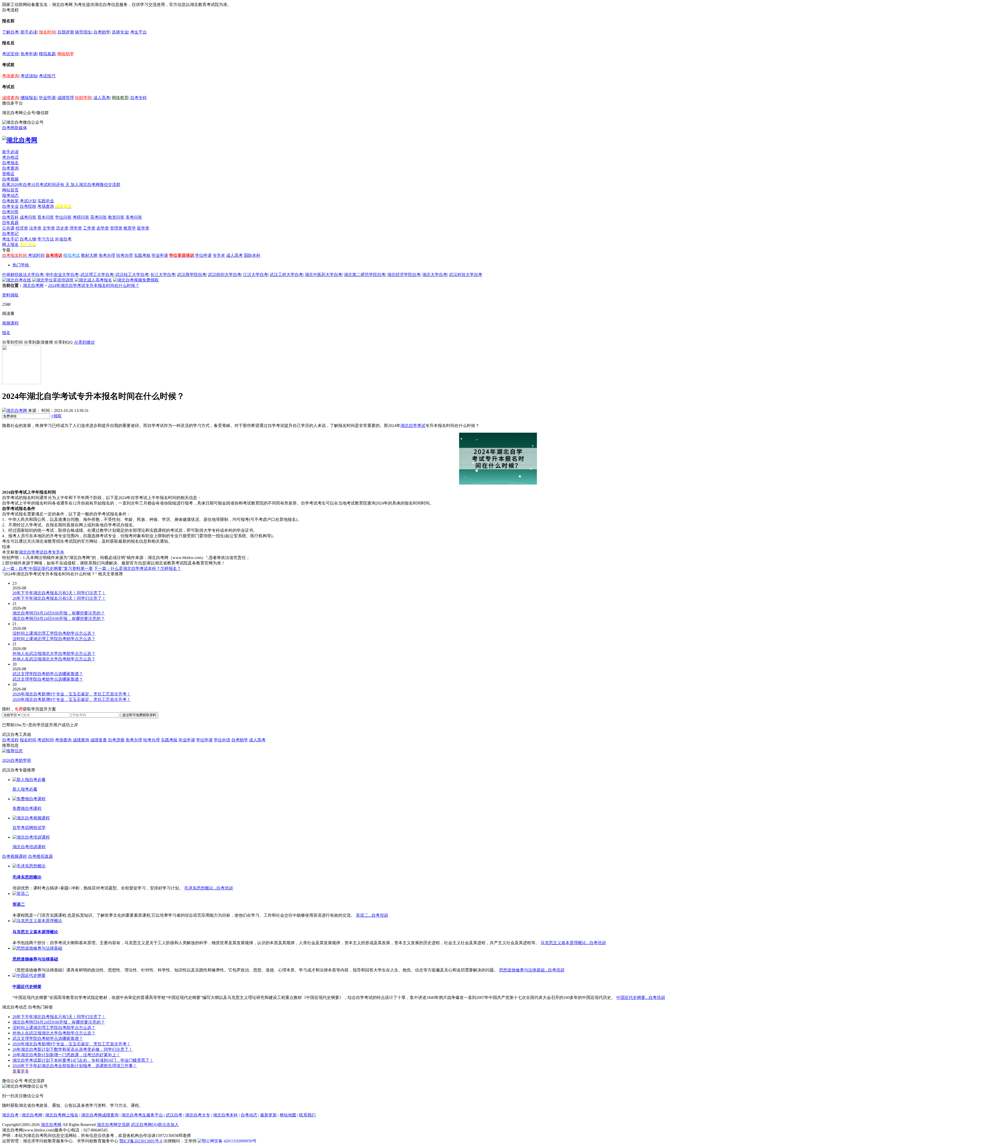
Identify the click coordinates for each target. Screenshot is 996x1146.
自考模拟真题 (40, 856)
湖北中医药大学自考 (323, 274)
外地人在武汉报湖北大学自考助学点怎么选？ (53, 1033)
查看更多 (20, 1071)
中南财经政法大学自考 (23, 274)
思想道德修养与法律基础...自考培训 (531, 970)
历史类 (62, 228)
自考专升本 (54, 552)
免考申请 (28, 54)
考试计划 (28, 201)
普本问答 (45, 217)
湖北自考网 (33, 285)
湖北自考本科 (225, 1115)
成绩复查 (98, 740)
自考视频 (10, 179)
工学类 (89, 228)
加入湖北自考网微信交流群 (95, 184)
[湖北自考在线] (16, 280)
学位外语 (222, 740)
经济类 (22, 228)
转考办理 (124, 255)
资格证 (8, 173)
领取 (56, 416)
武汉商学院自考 (191, 274)
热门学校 (20, 265)
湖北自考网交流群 (113, 1124)
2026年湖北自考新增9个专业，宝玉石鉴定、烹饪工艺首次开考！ (71, 1044)
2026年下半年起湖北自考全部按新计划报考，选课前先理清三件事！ (74, 1066)
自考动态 (249, 1115)
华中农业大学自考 (62, 274)
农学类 (102, 228)
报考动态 (10, 195)
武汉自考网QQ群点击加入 (155, 1124)
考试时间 (36, 255)
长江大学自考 (162, 274)
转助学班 (83, 97)
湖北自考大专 (197, 1115)
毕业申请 (47, 97)
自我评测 (65, 32)
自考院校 (28, 206)
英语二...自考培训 (372, 915)
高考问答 (98, 217)
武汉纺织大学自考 (224, 274)
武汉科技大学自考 (465, 274)
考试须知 (28, 76)
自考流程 (10, 740)
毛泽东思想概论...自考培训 (208, 888)
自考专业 (10, 206)
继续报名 (28, 97)
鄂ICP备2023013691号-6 (140, 1141)
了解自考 (10, 32)
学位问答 (63, 217)
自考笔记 (10, 233)
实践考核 (142, 255)
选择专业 (120, 32)
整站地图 (288, 1115)
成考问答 (28, 217)
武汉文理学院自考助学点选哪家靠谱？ (47, 1038)
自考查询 (10, 168)
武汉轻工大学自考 (132, 274)
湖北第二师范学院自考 (364, 274)
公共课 (8, 228)
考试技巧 (47, 76)
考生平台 (138, 32)
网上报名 (10, 244)
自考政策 (10, 201)
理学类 (76, 228)
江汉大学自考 (255, 274)
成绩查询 (10, 97)
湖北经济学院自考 (403, 274)
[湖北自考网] (19, 140)
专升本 (219, 255)
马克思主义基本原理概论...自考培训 (573, 943)
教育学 (129, 228)
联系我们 (307, 1115)
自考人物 (28, 239)
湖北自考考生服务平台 (142, 1115)
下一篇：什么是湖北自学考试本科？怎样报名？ (137, 568)
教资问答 (116, 217)
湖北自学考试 (412, 425)
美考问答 (134, 217)
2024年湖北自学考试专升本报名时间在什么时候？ (93, 285)
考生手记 (10, 239)
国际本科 (252, 255)
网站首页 (10, 190)
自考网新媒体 (14, 128)
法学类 (35, 228)
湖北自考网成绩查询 (100, 1115)
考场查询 (10, 76)
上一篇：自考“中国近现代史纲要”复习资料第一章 (47, 568)
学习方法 (45, 239)
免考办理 (107, 255)
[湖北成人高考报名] (93, 280)
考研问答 (81, 217)
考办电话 (10, 157)
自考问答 (10, 212)
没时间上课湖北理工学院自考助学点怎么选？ (53, 1027)
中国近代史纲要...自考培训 (640, 997)
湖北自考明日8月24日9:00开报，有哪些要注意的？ (58, 1022)
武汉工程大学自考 (286, 274)
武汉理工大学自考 (97, 274)
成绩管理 (65, 97)
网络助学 (65, 54)
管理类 (116, 228)
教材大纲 (89, 255)
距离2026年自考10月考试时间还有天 (36, 184)
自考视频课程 (14, 856)
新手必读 (28, 32)
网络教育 (120, 97)
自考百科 (10, 217)
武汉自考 (174, 1115)
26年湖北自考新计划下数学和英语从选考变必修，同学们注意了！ (72, 1049)
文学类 (49, 228)
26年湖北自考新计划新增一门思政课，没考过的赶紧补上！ (66, 1055)
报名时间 (47, 32)
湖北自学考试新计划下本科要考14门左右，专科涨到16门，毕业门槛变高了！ (83, 1060)
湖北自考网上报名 (61, 1115)
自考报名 (10, 163)
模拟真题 (47, 54)
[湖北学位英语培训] (53, 280)
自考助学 (101, 32)
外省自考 (63, 239)
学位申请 (203, 255)
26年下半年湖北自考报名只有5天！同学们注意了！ (59, 1016)
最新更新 (268, 1115)
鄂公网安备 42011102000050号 (229, 1141)
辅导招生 (83, 32)
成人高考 (101, 97)
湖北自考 (10, 1115)
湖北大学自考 (434, 274)
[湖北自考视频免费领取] (136, 280)
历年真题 (10, 222)
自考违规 (116, 740)
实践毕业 (45, 201)
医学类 (143, 228)
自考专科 (138, 97)
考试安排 (10, 54)
